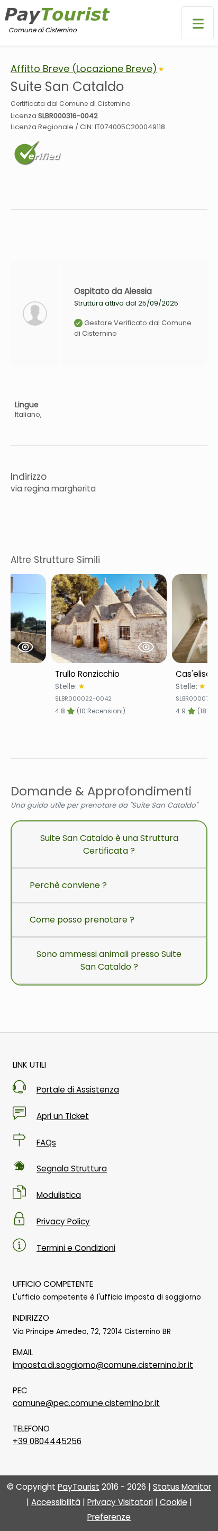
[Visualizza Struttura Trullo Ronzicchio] (109, 619)
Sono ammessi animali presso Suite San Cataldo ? (109, 960)
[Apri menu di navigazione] (197, 22)
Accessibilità (55, 1502)
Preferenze (109, 1517)
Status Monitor (182, 1486)
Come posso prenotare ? (82, 920)
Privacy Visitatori (120, 1502)
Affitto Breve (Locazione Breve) (84, 68)
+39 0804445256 (47, 1441)
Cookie (173, 1502)
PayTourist (78, 1486)
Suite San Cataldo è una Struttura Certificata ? (109, 844)
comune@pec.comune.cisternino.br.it (86, 1403)
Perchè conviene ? (68, 885)
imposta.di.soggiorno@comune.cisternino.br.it (103, 1365)
